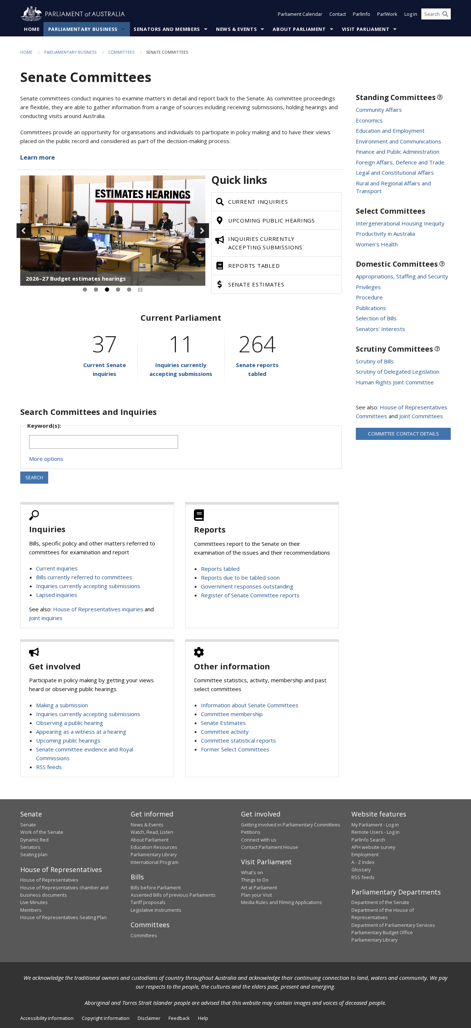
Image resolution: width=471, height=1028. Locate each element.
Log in (410, 14)
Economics (369, 120)
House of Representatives (49, 879)
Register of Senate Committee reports (250, 595)
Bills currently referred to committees (84, 577)
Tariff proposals (148, 902)
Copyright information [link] (106, 1018)
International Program (154, 862)
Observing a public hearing (69, 722)
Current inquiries (57, 568)
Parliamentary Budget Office (382, 932)
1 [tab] (85, 290)
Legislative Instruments (156, 910)
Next (201, 230)
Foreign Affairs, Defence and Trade (400, 162)
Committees (121, 52)
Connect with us (258, 839)
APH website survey (373, 847)
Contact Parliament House (269, 847)
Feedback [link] (179, 1018)
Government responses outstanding (247, 586)
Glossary (361, 869)
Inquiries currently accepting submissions (88, 586)
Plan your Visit (256, 895)
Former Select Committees (235, 749)
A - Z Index (363, 862)
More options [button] (46, 458)
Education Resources (154, 847)
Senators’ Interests (380, 328)
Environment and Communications (398, 141)
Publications (371, 308)
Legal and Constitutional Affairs (395, 172)
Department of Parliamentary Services (393, 925)
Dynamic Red (34, 839)
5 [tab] (129, 290)
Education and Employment (390, 130)
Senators (30, 847)
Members (31, 910)
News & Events (236, 29)
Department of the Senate (380, 902)
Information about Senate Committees (249, 705)
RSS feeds (49, 767)
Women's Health (377, 244)
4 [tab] (118, 290)
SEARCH (34, 477)
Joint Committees (421, 416)
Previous (24, 230)
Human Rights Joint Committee (395, 382)
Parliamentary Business (83, 29)
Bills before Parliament (156, 887)
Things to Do (255, 879)
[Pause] (140, 290)
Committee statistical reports (238, 740)
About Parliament (299, 29)
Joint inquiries (46, 618)
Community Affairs (379, 109)
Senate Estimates (223, 722)
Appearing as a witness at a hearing (81, 731)
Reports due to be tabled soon (240, 577)
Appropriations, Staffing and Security (402, 276)
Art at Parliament (259, 887)
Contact (337, 14)
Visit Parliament (365, 29)
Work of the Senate (41, 832)
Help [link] (203, 1018)
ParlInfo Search (368, 839)
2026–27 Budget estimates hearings (76, 278)
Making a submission (62, 705)
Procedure (369, 297)
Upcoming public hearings (68, 740)
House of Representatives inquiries (98, 609)
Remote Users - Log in (375, 832)
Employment (365, 854)
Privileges (368, 287)
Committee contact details (403, 433)
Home (32, 29)
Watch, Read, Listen (152, 832)
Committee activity (225, 731)
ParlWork (387, 14)
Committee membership (232, 714)
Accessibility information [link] (47, 1018)
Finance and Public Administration (397, 151)
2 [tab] (96, 290)
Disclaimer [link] (149, 1018)
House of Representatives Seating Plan (63, 917)
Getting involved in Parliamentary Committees (290, 824)
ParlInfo (361, 14)
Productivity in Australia (385, 233)
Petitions (251, 832)
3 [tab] (107, 290)
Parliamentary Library (154, 854)
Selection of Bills (376, 318)
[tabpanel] (112, 230)
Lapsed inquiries (56, 594)
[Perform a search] (445, 13)
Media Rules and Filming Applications (281, 902)
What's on (252, 872)
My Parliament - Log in (375, 824)
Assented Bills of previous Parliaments (173, 895)
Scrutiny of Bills (375, 361)
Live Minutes (34, 902)
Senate (28, 824)
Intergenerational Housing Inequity (400, 223)
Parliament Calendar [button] (300, 14)
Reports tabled (220, 568)
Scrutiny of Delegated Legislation (397, 371)
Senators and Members (167, 29)
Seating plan (33, 854)
